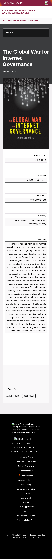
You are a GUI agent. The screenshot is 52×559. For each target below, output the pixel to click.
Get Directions (21, 443)
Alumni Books (12, 396)
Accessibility (26, 484)
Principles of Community (26, 462)
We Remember (27, 475)
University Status (26, 457)
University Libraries (26, 480)
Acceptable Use (26, 471)
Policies (26, 502)
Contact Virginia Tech (26, 452)
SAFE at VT (26, 498)
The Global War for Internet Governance (20, 21)
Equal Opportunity (26, 507)
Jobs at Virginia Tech (26, 520)
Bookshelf (29, 396)
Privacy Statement (26, 466)
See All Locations (23, 447)
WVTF (26, 511)
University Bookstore (26, 516)
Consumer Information (26, 489)
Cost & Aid (26, 493)
